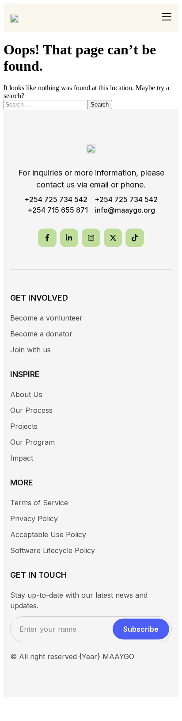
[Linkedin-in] (69, 238)
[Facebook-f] (47, 238)
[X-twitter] (113, 238)
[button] (166, 17)
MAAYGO (118, 656)
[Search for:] (45, 104)
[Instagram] (91, 238)
